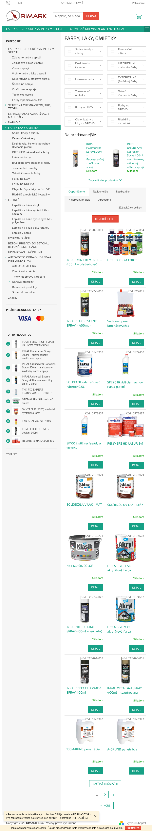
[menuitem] (34, 29)
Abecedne (104, 199)
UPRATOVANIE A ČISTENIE (25, 252)
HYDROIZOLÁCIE (19, 238)
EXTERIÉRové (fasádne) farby (31, 162)
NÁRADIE (14, 122)
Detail (95, 281)
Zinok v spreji (20, 68)
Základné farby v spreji (26, 57)
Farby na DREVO (23, 183)
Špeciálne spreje (22, 83)
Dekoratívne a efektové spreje (31, 78)
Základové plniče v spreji (27, 62)
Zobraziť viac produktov (103, 180)
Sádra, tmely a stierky (25, 132)
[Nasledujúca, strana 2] (105, 794)
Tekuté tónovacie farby (26, 173)
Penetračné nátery (23, 138)
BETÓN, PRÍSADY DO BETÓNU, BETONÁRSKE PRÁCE (28, 245)
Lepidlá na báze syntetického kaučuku (30, 212)
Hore (107, 805)
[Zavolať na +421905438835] (12, 2)
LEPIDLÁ (13, 199)
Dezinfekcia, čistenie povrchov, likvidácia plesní (31, 145)
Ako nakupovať (72, 3)
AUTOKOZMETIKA (24, 266)
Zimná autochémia (23, 271)
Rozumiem (133, 827)
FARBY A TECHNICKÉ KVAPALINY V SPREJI (31, 50)
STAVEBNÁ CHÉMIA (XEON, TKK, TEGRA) (29, 107)
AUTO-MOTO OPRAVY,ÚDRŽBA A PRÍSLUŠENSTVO (29, 259)
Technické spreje (22, 94)
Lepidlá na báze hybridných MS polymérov (31, 220)
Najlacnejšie (100, 191)
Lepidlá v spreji (21, 232)
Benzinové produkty (24, 287)
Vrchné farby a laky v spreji (29, 73)
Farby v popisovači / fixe (27, 99)
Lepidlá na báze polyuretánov (30, 227)
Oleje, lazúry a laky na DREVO (31, 189)
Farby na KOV (21, 178)
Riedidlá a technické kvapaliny (31, 194)
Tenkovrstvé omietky (25, 168)
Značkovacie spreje (24, 89)
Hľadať (91, 16)
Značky (12, 297)
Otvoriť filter (105, 219)
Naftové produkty (22, 281)
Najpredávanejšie (79, 199)
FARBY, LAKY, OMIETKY (23, 127)
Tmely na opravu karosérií (28, 276)
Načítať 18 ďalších (105, 783)
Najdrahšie (123, 191)
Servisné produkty (23, 292)
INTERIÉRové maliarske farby (30, 152)
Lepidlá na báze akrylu (26, 205)
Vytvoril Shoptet (136, 822)
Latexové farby (21, 157)
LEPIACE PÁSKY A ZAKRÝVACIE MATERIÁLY (28, 115)
